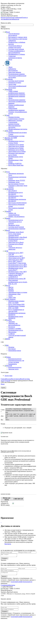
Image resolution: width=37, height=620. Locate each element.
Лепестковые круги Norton (17, 151)
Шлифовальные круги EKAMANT (15, 193)
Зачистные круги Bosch (16, 242)
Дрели (10, 67)
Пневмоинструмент (14, 82)
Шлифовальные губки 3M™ (17, 271)
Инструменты (15, 379)
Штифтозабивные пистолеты (17, 129)
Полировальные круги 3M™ (17, 265)
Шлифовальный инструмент (17, 132)
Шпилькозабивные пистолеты (14, 126)
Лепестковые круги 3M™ (16, 258)
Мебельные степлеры (15, 120)
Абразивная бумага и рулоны (17, 292)
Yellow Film (12, 297)
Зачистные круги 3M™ (15, 259)
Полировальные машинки (16, 100)
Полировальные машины (16, 74)
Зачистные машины (14, 72)
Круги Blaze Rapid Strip (15, 165)
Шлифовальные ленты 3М (16, 278)
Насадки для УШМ (11, 137)
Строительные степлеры (16, 119)
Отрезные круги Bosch (15, 244)
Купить (4, 387)
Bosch (22, 379)
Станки (10, 134)
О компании (5, 585)
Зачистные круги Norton (16, 146)
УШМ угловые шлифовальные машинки (16, 92)
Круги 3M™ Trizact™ (15, 261)
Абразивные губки (14, 294)
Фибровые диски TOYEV (16, 180)
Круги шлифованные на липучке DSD (16, 310)
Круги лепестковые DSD (16, 304)
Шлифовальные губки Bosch (17, 237)
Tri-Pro (10, 296)
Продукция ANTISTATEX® (17, 203)
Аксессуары (12, 84)
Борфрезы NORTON (15, 163)
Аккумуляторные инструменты (14, 34)
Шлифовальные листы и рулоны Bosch (16, 239)
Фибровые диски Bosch (16, 232)
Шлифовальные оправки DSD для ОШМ (16, 301)
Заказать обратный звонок (9, 16)
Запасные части (13, 369)
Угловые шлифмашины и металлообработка (16, 51)
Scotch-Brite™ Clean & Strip (17, 263)
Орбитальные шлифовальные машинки (16, 109)
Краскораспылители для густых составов (16, 361)
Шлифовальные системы (16, 136)
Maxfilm (10, 289)
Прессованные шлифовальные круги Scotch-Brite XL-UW (17, 282)
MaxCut (10, 287)
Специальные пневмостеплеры (13, 123)
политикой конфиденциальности (21, 581)
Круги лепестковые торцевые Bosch (14, 234)
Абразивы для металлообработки (14, 324)
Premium (11, 290)
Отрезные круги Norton (16, 148)
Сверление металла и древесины (15, 248)
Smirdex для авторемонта (16, 216)
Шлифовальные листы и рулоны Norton (16, 142)
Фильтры (11, 347)
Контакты (8, 544)
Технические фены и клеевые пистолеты (15, 46)
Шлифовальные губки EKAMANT (15, 196)
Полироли (11, 327)
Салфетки (11, 334)
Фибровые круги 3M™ (15, 253)
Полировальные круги (15, 220)
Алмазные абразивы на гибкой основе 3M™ (15, 274)
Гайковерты (12, 69)
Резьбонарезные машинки (16, 94)
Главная (3, 379)
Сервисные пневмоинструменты (15, 57)
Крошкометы (12, 364)
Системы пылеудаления (16, 49)
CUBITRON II (13, 277)
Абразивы (11, 321)
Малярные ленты (13, 225)
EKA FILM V (12, 191)
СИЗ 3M (11, 254)
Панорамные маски (14, 350)
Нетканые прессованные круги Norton (16, 154)
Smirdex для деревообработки (13, 214)
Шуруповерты (13, 70)
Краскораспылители (14, 359)
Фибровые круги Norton (16, 150)
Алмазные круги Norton (16, 144)
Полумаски (12, 349)
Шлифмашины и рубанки (16, 54)
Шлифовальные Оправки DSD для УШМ (16, 307)
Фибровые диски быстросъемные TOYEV (16, 183)
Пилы (10, 59)
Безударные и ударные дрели (17, 37)
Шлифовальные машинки (16, 96)
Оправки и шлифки (14, 328)
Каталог (8, 379)
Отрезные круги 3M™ (15, 256)
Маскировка (12, 332)
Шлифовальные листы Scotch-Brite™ (15, 269)
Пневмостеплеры (14, 117)
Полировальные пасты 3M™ (17, 266)
